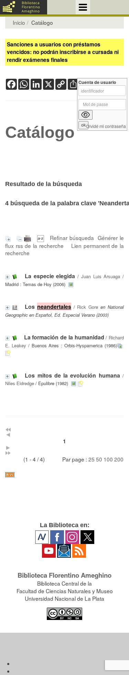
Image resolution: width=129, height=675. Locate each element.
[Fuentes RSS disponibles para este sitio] (64, 474)
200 (118, 459)
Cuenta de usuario (97, 82)
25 (91, 459)
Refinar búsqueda (72, 237)
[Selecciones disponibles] (41, 237)
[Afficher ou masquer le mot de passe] (85, 115)
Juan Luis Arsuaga (100, 276)
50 (99, 459)
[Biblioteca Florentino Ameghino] (23, 7)
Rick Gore (87, 307)
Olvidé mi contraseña (106, 126)
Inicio (19, 22)
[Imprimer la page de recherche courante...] (28, 237)
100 (108, 459)
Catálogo (40, 132)
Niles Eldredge (19, 383)
